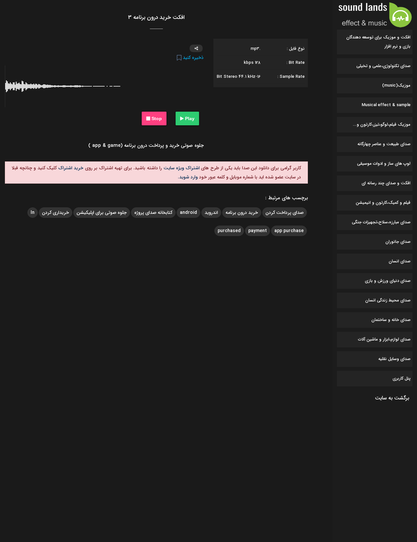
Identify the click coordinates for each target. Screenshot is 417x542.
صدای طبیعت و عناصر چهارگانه (383, 144)
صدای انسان (399, 261)
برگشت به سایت (392, 398)
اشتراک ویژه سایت (181, 168)
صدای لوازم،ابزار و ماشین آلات (384, 339)
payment (257, 230)
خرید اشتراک (70, 168)
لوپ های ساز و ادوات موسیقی (383, 163)
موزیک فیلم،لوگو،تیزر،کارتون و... (381, 124)
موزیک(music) (396, 85)
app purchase (289, 230)
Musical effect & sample (386, 105)
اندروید (211, 212)
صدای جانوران (397, 241)
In (33, 212)
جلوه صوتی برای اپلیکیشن (102, 212)
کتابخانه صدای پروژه (153, 212)
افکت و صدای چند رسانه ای (386, 183)
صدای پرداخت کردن (285, 212)
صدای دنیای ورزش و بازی (387, 280)
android (188, 212)
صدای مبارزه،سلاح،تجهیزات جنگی (381, 222)
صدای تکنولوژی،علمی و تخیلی (383, 66)
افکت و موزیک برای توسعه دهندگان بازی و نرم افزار (378, 42)
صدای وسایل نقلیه (394, 358)
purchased (229, 230)
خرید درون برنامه (241, 212)
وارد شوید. (188, 177)
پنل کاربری (401, 378)
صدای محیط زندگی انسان (387, 300)
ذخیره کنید (192, 57)
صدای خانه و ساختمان (390, 319)
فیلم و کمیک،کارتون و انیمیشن (383, 202)
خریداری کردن (55, 212)
